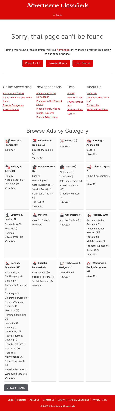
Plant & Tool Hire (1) (16, 344)
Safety (71, 113)
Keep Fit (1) (11, 228)
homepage (63, 49)
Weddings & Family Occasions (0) (96, 267)
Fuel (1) (36, 176)
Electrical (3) (12, 310)
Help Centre (82, 63)
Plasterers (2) (12, 348)
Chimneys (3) (12, 293)
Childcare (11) (67, 172)
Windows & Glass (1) (16, 373)
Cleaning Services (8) (16, 297)
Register (21, 399)
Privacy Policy (99, 399)
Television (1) (66, 272)
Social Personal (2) (42, 281)
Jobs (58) (70, 166)
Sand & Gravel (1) (41, 189)
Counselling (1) (13, 224)
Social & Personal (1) (43, 276)
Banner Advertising (47, 117)
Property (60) (100, 214)
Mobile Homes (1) (96, 241)
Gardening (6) (39, 180)
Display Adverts (45, 112)
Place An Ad (32, 63)
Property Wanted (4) (98, 245)
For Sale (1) (93, 236)
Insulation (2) (12, 323)
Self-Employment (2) (70, 181)
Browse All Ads (58, 63)
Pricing (71, 93)
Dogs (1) (91, 149)
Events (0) (71, 140)
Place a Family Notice (48, 108)
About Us (92, 93)
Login (11, 399)
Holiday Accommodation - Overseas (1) (14, 180)
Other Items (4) (74, 214)
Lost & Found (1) (41, 272)
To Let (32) (93, 250)
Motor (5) (43, 214)
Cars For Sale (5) (41, 220)
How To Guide (75, 97)
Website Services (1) (16, 369)
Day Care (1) (66, 176)
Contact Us (93, 105)
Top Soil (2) (38, 201)
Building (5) (11, 280)
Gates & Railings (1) (42, 184)
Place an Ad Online (13, 93)
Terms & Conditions (97, 109)
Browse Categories (13, 105)
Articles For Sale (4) (70, 220)
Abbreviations (75, 109)
